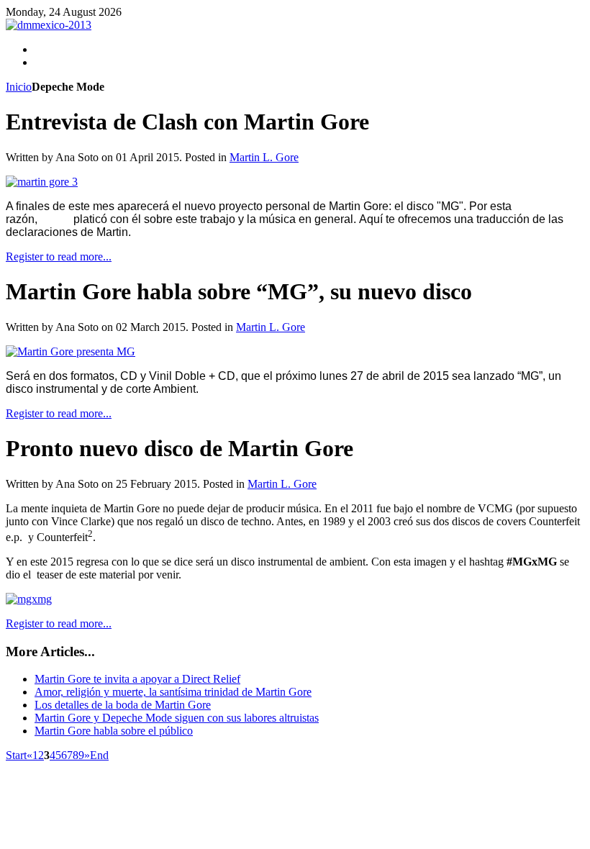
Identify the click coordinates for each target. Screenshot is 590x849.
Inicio (19, 87)
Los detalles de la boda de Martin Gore (123, 705)
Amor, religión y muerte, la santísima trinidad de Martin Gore (173, 692)
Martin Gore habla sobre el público (114, 731)
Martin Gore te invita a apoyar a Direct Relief (137, 679)
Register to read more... (59, 256)
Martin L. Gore (264, 157)
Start (16, 755)
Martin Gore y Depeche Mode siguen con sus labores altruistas (177, 718)
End (99, 755)
